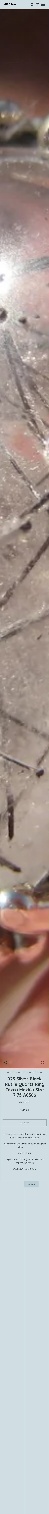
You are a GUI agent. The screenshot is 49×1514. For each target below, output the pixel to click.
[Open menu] (43, 4)
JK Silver (25, 1102)
